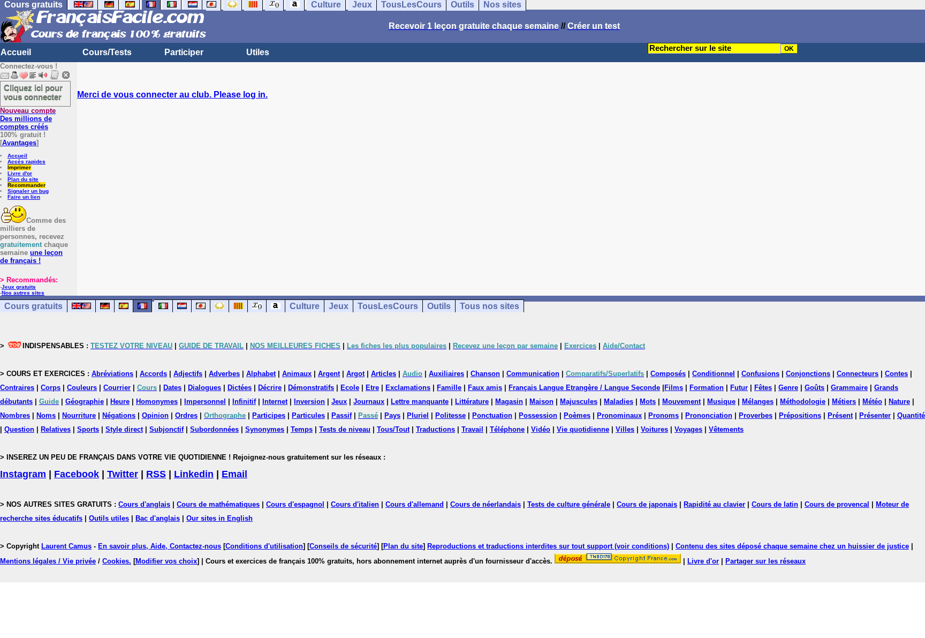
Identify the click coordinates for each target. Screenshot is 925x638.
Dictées (240, 388)
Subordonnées (214, 429)
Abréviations (112, 374)
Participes (268, 415)
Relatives (56, 429)
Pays (392, 415)
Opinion (155, 415)
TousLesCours (388, 306)
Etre (372, 388)
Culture (305, 306)
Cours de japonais (647, 504)
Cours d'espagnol (295, 504)
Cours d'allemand (414, 504)
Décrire (270, 388)
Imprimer (19, 167)
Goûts (814, 388)
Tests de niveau (344, 429)
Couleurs (82, 388)
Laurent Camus (66, 546)
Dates (172, 388)
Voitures (654, 429)
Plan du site (23, 179)
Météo (872, 401)
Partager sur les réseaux (765, 561)
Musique (721, 401)
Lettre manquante (420, 401)
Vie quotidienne (583, 429)
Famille (449, 388)
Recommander (26, 185)
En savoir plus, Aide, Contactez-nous (159, 546)
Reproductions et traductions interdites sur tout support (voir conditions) (548, 546)
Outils (439, 306)
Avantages (19, 143)
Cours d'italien (355, 504)
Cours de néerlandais (485, 504)
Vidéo (540, 429)
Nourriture (79, 415)
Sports (88, 429)
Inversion (309, 401)
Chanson (485, 374)
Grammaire (849, 388)
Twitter (122, 474)
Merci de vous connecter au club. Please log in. (172, 94)
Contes (896, 374)
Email (234, 474)
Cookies (115, 561)
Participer (183, 52)
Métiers (844, 401)
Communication (532, 374)
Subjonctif (166, 429)
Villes (625, 429)
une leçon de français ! (31, 257)
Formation (706, 388)
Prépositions (800, 415)
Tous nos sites (489, 306)
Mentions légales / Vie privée (48, 561)
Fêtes (763, 388)
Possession (538, 415)
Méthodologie (802, 401)
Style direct (124, 429)
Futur (739, 388)
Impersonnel (205, 401)
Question (19, 429)
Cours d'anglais (144, 504)
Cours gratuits (33, 306)
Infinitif (244, 401)
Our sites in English (219, 518)
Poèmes (577, 415)
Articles (383, 374)
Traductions (435, 429)
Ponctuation (492, 415)
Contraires (17, 388)
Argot (355, 374)
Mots (648, 401)
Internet (274, 401)
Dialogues (204, 388)
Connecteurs (857, 374)
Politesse (450, 415)
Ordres (186, 415)
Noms (46, 415)
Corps (50, 388)
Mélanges (758, 401)
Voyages (688, 429)
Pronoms (663, 415)
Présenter (875, 415)
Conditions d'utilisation (264, 546)
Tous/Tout (393, 429)
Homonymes (157, 401)
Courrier (117, 388)
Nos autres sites (23, 293)
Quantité (911, 415)
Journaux (368, 401)
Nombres (15, 415)
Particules (308, 415)
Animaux (297, 374)
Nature (899, 401)
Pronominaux (619, 415)
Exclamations (407, 388)
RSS (156, 474)
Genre (788, 388)
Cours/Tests (107, 52)
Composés (668, 374)
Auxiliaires (446, 374)
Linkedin (194, 474)
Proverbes (755, 415)
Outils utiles (109, 518)
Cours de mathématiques (218, 504)
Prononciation (708, 415)
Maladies (618, 401)
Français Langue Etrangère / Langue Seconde (584, 388)
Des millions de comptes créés (28, 119)
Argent (329, 374)
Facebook (76, 474)
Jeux (338, 306)
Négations (118, 415)
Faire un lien (23, 197)
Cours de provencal (837, 504)
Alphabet (261, 374)
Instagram (23, 474)
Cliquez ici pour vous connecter (33, 92)
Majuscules (578, 401)
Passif (341, 415)
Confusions (760, 374)
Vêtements (726, 429)
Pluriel (418, 415)
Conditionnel (713, 374)
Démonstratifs (311, 388)
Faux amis (485, 388)
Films (673, 388)
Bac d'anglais (157, 518)
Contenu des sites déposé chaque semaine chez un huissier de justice (792, 546)
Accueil (16, 52)
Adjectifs (187, 374)
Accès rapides (26, 161)
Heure (120, 401)
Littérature (472, 401)
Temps (302, 429)
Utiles (257, 52)
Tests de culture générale (568, 504)
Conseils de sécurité (343, 546)
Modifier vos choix (166, 561)
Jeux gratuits (19, 287)
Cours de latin (775, 504)
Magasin (509, 401)
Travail (472, 429)
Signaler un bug (28, 191)
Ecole (349, 388)
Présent (840, 415)
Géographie (84, 401)
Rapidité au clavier (714, 504)
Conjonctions (808, 374)
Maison (541, 401)
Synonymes (264, 429)
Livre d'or (19, 173)
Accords (153, 374)
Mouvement (681, 401)
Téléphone (507, 429)
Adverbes (224, 374)
